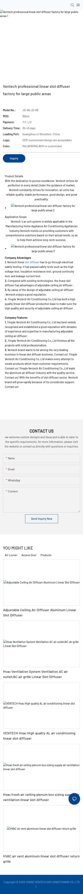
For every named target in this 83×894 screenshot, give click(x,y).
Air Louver (11, 555)
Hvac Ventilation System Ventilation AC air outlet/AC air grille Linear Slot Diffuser (35, 674)
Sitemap (42, 886)
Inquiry (14, 158)
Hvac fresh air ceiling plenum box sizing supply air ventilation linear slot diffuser (41, 797)
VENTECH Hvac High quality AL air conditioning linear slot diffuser (39, 735)
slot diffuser (32, 262)
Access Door (28, 555)
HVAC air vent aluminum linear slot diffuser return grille (41, 858)
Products (46, 555)
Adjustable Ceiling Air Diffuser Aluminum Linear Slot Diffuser (39, 612)
